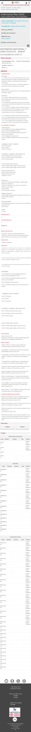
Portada (3, 7)
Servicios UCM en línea (15, 694)
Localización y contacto (15, 725)
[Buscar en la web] (29, 3)
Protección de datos (15, 728)
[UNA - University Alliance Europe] (15, 719)
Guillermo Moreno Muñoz (18, 26)
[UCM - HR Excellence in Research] (14, 709)
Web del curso (5, 36)
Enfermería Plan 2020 (12, 9)
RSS (15, 729)
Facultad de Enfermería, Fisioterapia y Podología (16, 5)
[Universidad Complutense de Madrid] (15, 2)
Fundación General (15, 688)
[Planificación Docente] (28, 46)
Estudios (9, 7)
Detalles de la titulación (8, 33)
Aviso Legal (15, 726)
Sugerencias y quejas (16, 703)
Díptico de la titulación (9, 42)
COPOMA (12, 704)
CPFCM (15, 697)
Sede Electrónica (15, 687)
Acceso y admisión (7, 30)
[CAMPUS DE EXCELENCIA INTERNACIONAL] (14, 714)
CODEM (15, 695)
